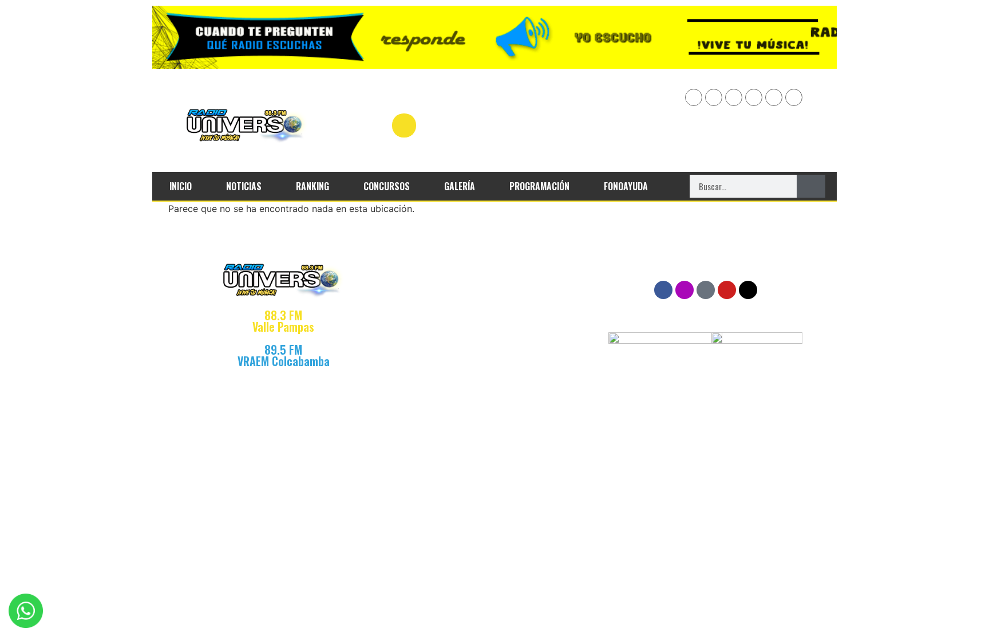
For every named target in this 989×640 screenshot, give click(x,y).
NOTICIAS (244, 186)
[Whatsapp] (733, 97)
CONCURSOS (386, 186)
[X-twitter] (773, 97)
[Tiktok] (793, 97)
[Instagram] (753, 97)
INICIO (180, 186)
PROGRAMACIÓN (539, 186)
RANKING (312, 186)
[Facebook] (693, 97)
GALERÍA (459, 186)
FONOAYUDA (626, 186)
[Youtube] (713, 97)
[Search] (811, 186)
